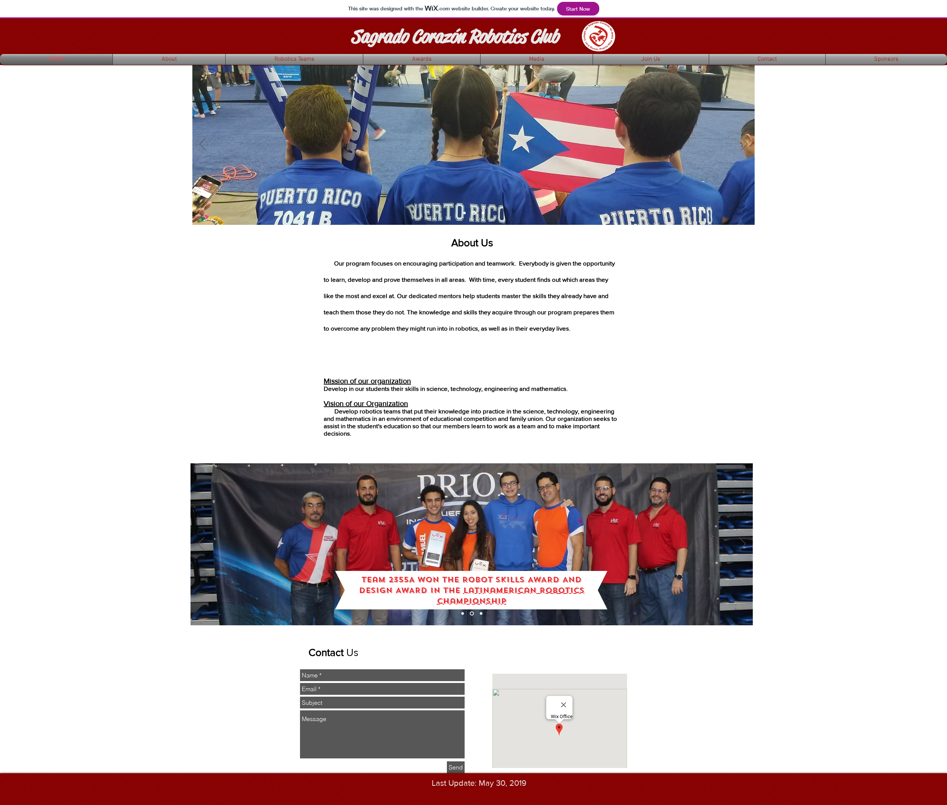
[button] (169, 59)
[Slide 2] (474, 213)
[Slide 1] (464, 213)
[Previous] (202, 145)
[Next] (744, 145)
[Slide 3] (483, 213)
